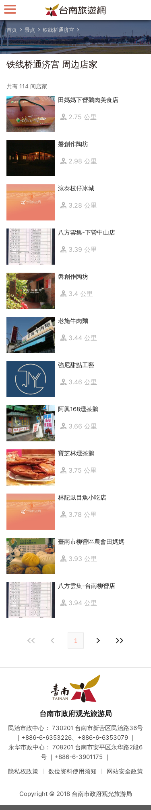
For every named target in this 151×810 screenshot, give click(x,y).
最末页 (120, 640)
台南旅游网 (75, 10)
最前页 (32, 640)
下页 (54, 640)
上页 (98, 640)
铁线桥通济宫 (58, 30)
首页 (11, 30)
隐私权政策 (23, 771)
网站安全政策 (125, 771)
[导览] (10, 9)
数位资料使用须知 (72, 771)
